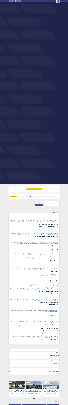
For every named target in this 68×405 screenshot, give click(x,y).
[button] (34, 398)
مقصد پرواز (31, 191)
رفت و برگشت (50, 189)
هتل (39, 185)
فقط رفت (34, 189)
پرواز (52, 185)
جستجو (13, 196)
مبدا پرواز (57, 191)
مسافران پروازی (31, 195)
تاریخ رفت (57, 195)
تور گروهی (14, 185)
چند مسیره (17, 189)
